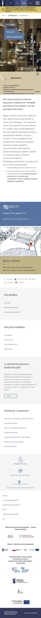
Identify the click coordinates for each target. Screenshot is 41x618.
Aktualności (8, 340)
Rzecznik (7, 303)
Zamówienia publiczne (11, 514)
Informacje (8, 335)
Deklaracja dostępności (11, 505)
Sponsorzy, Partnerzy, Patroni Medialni (18, 418)
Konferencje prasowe (12, 312)
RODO (5, 509)
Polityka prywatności (11, 500)
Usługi (5, 495)
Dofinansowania (10, 446)
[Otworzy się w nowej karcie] (20, 460)
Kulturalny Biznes (11, 423)
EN (31, 3)
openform (34, 613)
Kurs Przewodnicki (11, 344)
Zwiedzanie (12, 15)
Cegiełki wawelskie (11, 432)
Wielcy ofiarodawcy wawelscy (15, 428)
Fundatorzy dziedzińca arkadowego (17, 437)
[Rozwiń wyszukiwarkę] (10, 3)
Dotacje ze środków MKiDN (13, 442)
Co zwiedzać (23, 15)
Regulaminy (8, 349)
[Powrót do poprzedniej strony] (5, 16)
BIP (4, 519)
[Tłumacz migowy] (24, 3)
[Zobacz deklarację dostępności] (17, 3)
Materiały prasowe (11, 307)
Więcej (9, 396)
